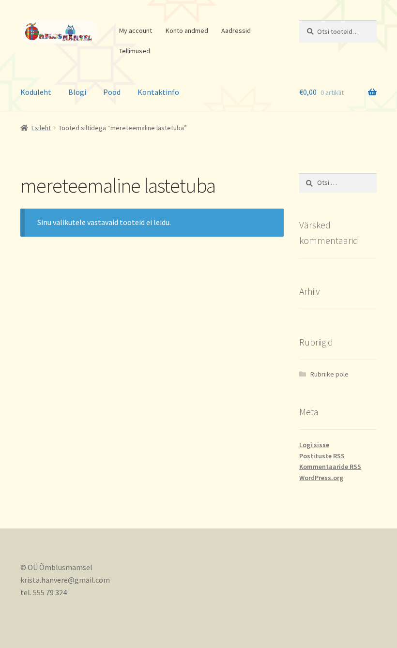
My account (135, 30)
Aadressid (236, 30)
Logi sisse (314, 444)
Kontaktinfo (158, 92)
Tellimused (134, 50)
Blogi (77, 92)
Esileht (41, 127)
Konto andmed (187, 30)
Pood (112, 92)
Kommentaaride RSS (330, 466)
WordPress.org (321, 477)
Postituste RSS (322, 456)
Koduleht (35, 92)
